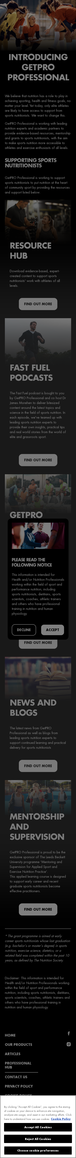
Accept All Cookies (37, 1127)
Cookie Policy (61, 1119)
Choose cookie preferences (38, 1150)
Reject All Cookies (38, 1139)
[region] (38, 1126)
